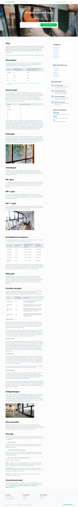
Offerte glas (55, 72)
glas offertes (32, 462)
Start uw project (9, 496)
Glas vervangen (56, 76)
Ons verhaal (42, 496)
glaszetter (22, 96)
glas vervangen (31, 264)
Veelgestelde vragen (10, 498)
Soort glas (11, 55)
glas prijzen (28, 65)
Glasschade (55, 54)
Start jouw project (47, 24)
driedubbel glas (35, 98)
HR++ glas (8, 194)
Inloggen (24, 498)
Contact (41, 498)
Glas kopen (55, 68)
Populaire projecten (24, 2)
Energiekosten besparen (20, 55)
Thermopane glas (57, 47)
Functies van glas (29, 55)
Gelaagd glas (56, 49)
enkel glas (41, 139)
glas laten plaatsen (23, 424)
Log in (71, 2)
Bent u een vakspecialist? (60, 2)
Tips (42, 55)
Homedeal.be (8, 38)
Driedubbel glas (56, 56)
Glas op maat (56, 52)
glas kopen (13, 62)
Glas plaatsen (56, 74)
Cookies (30, 504)
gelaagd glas (35, 374)
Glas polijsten (56, 70)
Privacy (25, 504)
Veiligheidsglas (37, 55)
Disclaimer (20, 504)
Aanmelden (25, 496)
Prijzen (7, 55)
